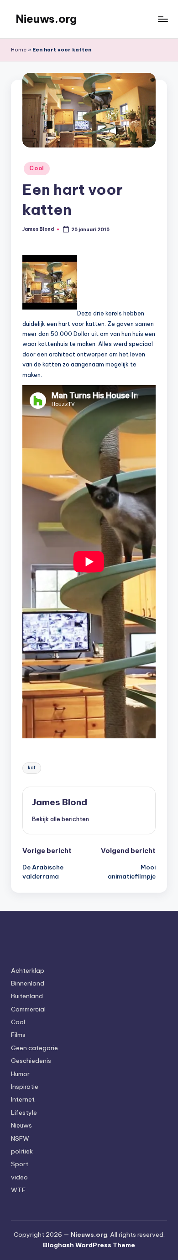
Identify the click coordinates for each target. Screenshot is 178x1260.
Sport (19, 1164)
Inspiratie (24, 1086)
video (19, 1177)
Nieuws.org (46, 18)
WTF (18, 1190)
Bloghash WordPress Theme (89, 1245)
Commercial (28, 1009)
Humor (20, 1074)
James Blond (59, 802)
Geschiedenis (31, 1061)
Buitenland (27, 996)
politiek (22, 1151)
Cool (36, 168)
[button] (60, 819)
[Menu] (162, 18)
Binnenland (27, 983)
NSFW (20, 1138)
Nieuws (21, 1125)
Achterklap (27, 970)
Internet (23, 1099)
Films (18, 1035)
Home (18, 49)
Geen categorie (34, 1048)
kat (32, 768)
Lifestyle (24, 1112)
